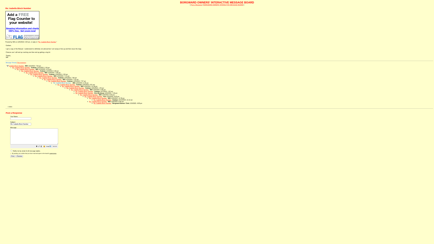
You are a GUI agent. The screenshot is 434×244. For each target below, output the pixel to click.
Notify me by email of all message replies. (27, 151)
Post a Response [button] (196, 5)
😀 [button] (44, 146)
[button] (37, 147)
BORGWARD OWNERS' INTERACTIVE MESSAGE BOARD (223, 5)
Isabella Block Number (16, 66)
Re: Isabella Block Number (47, 42)
